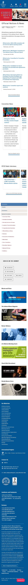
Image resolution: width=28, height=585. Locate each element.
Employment (4, 570)
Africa (6, 453)
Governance (4, 210)
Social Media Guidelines (12, 571)
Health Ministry (5, 423)
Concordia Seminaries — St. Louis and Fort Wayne (11, 499)
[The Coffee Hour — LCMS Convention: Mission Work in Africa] (11, 174)
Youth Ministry (5, 444)
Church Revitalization (6, 413)
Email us (6, 462)
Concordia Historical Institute (8, 508)
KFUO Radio (4, 514)
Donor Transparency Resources (10, 565)
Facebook (10, 267)
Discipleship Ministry (6, 408)
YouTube (9, 275)
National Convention (6, 214)
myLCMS (12, 6)
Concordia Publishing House (8, 511)
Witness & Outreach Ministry (8, 440)
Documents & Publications (8, 236)
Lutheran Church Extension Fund (9, 516)
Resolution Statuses (7, 245)
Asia (9, 453)
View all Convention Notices (14, 94)
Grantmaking (4, 421)
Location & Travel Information (9, 225)
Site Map (19, 570)
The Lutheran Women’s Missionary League (11, 496)
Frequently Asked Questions (9, 228)
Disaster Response (6, 416)
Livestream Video (6, 216)
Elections (5, 233)
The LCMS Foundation (7, 520)
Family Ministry (5, 420)
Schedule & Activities (7, 219)
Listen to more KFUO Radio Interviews (14, 193)
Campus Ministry (5, 409)
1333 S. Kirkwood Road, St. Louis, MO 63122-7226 (14, 472)
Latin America (19, 453)
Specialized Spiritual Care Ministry (9, 437)
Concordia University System (8, 513)
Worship (3, 442)
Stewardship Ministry (6, 439)
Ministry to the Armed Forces (8, 427)
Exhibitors (5, 250)
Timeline (4, 207)
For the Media (12, 570)
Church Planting (5, 411)
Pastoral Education (6, 430)
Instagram (10, 271)
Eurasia (13, 453)
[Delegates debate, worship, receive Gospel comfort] (11, 112)
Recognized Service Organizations (9, 432)
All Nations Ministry (6, 406)
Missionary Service (6, 428)
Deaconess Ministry (6, 414)
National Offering (6, 248)
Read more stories (14, 153)
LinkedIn (9, 279)
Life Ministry (4, 425)
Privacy (4, 571)
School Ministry (5, 434)
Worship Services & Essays (9, 222)
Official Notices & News (8, 230)
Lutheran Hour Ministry (7, 495)
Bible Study (5, 239)
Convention (4, 204)
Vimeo (20, 275)
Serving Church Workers (7, 435)
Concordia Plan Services (7, 509)
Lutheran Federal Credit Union (8, 518)
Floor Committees (6, 242)
